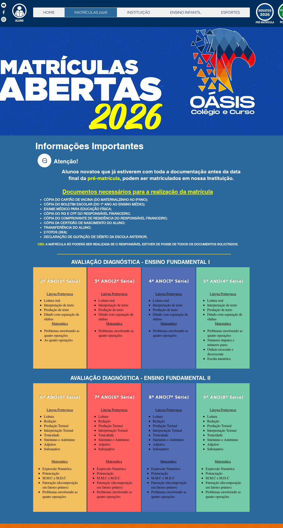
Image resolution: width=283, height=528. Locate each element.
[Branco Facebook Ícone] (3, 12)
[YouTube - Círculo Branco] (3, 5)
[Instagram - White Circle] (3, 19)
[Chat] (44, 160)
